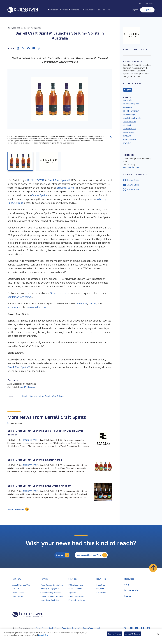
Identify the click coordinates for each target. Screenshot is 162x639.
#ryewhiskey (128, 132)
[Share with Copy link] (39, 48)
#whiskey (127, 143)
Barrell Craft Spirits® (58, 180)
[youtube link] (136, 628)
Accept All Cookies (132, 634)
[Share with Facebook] (28, 48)
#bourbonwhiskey (131, 111)
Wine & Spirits (58, 396)
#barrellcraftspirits (131, 104)
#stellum (127, 136)
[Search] (140, 3)
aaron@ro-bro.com (27, 387)
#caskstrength (129, 114)
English (127, 90)
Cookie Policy (43, 635)
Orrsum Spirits (39, 195)
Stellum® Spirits (65, 187)
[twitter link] (125, 628)
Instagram (13, 307)
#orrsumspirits (129, 128)
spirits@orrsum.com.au (19, 296)
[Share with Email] (34, 48)
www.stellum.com (36, 307)
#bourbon (127, 107)
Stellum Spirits (133, 180)
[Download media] (110, 136)
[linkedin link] (131, 628)
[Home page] (22, 10)
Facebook (82, 303)
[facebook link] (142, 628)
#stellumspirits (129, 139)
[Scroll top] (153, 568)
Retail (24, 396)
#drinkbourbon (129, 121)
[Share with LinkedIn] (18, 48)
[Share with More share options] (44, 48)
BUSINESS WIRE (36, 180)
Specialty (33, 396)
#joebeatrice (128, 125)
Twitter (92, 303)
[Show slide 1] (20, 161)
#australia (127, 100)
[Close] (158, 634)
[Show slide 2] (48, 161)
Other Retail (44, 396)
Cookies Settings (114, 634)
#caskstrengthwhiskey (132, 118)
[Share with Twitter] (23, 48)
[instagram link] (148, 628)
